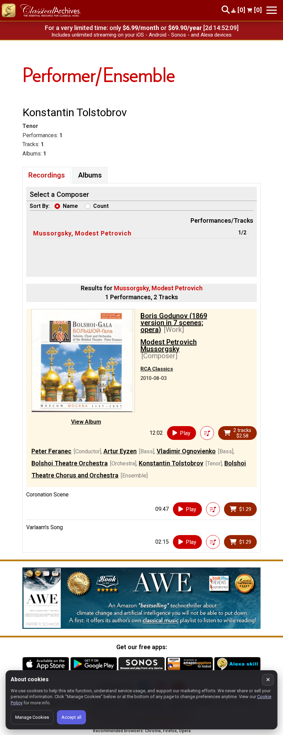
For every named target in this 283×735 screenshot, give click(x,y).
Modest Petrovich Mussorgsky (168, 345)
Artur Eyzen (120, 451)
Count (101, 206)
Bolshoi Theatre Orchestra (69, 463)
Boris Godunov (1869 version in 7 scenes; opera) (173, 323)
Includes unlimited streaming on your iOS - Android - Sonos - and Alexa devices (141, 35)
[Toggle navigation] (271, 10)
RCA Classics (156, 369)
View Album (86, 422)
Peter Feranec (51, 451)
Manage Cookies (32, 717)
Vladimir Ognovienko (186, 451)
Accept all (71, 717)
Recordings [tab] (46, 175)
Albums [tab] (90, 175)
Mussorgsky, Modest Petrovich (82, 233)
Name (70, 206)
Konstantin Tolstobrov (171, 463)
